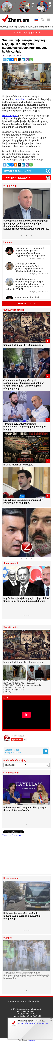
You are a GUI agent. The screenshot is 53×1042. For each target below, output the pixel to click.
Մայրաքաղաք (11, 878)
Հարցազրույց (11, 772)
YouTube (22, 178)
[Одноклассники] (15, 59)
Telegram (22, 171)
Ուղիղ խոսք (10, 186)
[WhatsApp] (31, 59)
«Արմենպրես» (10, 115)
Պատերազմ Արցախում (26, 32)
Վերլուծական (10, 563)
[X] (19, 59)
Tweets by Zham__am (11, 835)
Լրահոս (7, 242)
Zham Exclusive (10, 627)
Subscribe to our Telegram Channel (13, 751)
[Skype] (8, 59)
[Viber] (27, 59)
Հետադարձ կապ (17, 1001)
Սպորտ (7, 938)
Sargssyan (31, 1040)
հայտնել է (20, 99)
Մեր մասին (33, 1001)
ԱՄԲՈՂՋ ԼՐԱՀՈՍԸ (26, 303)
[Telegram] (4, 59)
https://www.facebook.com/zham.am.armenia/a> (33, 1023)
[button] (6, 210)
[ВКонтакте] (12, 59)
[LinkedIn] (23, 59)
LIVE (5, 698)
